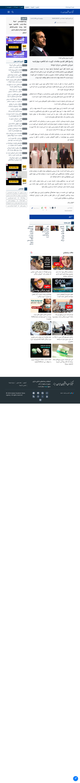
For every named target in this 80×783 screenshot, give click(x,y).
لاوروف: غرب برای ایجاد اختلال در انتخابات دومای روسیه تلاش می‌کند (15, 91)
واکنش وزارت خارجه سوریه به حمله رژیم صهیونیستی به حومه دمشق (14, 115)
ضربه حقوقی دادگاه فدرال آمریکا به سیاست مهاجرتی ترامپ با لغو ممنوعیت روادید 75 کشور (14, 125)
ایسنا (67, 12)
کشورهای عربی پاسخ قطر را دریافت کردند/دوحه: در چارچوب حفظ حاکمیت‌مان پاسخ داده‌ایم (30, 235)
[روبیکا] (47, 393)
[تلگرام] (33, 393)
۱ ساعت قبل (25, 80)
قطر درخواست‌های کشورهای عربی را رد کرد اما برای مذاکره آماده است (45, 232)
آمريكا (14, 21)
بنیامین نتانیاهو (14, 27)
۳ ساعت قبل (25, 109)
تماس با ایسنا (22, 386)
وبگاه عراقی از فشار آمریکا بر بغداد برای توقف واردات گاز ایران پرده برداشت (14, 149)
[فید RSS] (33, 396)
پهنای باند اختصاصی (12, 193)
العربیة (32, 7)
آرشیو (22, 7)
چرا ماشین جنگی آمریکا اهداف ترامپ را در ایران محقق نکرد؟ (15, 66)
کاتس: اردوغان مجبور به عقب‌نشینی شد (15, 120)
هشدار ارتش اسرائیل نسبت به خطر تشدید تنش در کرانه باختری (14, 154)
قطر (70, 217)
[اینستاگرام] (38, 396)
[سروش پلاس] (38, 393)
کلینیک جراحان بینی (12, 206)
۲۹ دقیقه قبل (25, 70)
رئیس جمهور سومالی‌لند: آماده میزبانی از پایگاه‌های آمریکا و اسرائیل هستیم (15, 159)
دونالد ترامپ (23, 24)
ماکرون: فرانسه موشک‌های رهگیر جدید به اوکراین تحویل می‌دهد (14, 76)
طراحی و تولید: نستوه (65, 393)
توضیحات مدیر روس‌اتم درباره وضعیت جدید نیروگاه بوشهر (14, 135)
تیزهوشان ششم (11, 201)
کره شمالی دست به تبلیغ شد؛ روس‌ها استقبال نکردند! (14, 86)
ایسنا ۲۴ (16, 7)
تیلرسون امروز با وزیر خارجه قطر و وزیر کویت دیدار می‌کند (62, 234)
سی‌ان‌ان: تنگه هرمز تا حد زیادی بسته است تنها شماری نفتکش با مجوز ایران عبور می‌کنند (14, 139)
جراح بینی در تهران (22, 195)
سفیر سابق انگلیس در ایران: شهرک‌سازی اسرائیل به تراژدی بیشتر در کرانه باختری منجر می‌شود (14, 96)
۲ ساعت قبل (25, 89)
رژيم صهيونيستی (22, 21)
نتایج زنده (9, 7)
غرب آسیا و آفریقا (69, 18)
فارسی (37, 7)
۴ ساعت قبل (25, 143)
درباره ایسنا (11, 383)
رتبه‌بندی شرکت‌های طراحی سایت (19, 203)
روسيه (20, 27)
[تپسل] (7, 38)
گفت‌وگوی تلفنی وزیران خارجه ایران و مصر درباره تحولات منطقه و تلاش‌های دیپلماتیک (14, 81)
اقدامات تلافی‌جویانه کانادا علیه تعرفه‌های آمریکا (15, 71)
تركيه (25, 27)
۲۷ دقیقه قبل (25, 65)
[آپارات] (40, 400)
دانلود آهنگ (22, 201)
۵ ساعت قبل (25, 158)
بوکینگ (8, 203)
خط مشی (18, 383)
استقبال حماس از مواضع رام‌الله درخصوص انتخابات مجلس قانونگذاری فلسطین (15, 105)
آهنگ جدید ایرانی (11, 195)
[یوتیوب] (47, 396)
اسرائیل (24, 33)
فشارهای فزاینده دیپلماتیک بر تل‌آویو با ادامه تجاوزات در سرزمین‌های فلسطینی (14, 144)
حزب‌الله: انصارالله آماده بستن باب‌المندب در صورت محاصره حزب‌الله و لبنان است (14, 100)
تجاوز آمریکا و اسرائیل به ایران (18, 30)
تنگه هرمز (16, 24)
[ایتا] (42, 393)
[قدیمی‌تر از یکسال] (70, 228)
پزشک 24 (23, 198)
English (27, 7)
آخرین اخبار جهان (18, 61)
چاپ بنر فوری (23, 193)
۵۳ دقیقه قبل (24, 75)
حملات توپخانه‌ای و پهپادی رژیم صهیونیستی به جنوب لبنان (15, 130)
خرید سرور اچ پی (12, 198)
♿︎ (75, 778)
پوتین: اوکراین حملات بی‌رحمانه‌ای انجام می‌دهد (15, 110)
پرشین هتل (23, 206)
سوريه (10, 24)
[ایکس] (42, 396)
